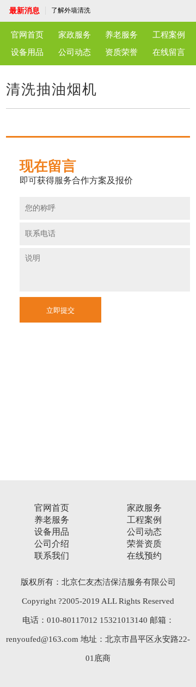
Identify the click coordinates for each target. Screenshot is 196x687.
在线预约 (144, 555)
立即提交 (60, 310)
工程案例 (168, 34)
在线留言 (168, 52)
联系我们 (51, 555)
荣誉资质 (144, 543)
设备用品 (27, 52)
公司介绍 (51, 543)
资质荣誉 (121, 52)
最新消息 (24, 11)
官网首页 (27, 34)
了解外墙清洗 (70, 10)
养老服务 (121, 34)
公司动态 (74, 52)
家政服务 (74, 34)
